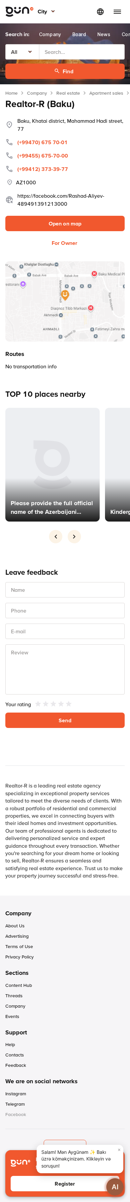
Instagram (15, 1093)
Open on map (65, 223)
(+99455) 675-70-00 (42, 156)
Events (12, 1016)
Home (11, 93)
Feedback (15, 1065)
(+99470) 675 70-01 (42, 142)
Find (68, 71)
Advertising (17, 936)
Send (65, 720)
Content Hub (18, 985)
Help (10, 1044)
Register (65, 1184)
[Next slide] (74, 536)
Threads (14, 995)
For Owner (64, 243)
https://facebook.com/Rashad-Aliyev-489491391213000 (60, 200)
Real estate (68, 93)
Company (37, 93)
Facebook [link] (15, 1114)
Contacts (14, 1054)
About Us (15, 925)
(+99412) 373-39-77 (42, 169)
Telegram (15, 1104)
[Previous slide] (55, 536)
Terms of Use (19, 946)
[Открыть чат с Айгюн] (115, 1187)
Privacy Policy (19, 956)
